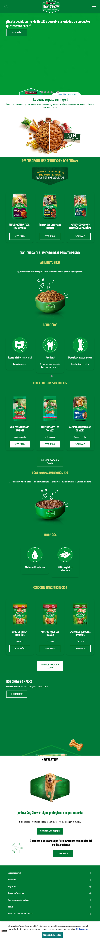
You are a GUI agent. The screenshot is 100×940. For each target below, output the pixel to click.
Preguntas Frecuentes (16, 893)
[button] (94, 6)
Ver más (16, 38)
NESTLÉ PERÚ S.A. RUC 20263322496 (20, 913)
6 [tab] (58, 92)
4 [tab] (52, 92)
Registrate (12, 886)
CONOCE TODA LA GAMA (50, 461)
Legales (10, 907)
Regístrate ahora (50, 831)
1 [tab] (42, 92)
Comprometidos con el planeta (18, 900)
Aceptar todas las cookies (52, 935)
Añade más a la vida (14, 873)
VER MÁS (19, 236)
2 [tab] (45, 92)
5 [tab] (55, 92)
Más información (82, 929)
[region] (50, 931)
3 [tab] (48, 92)
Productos (12, 879)
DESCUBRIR (17, 694)
